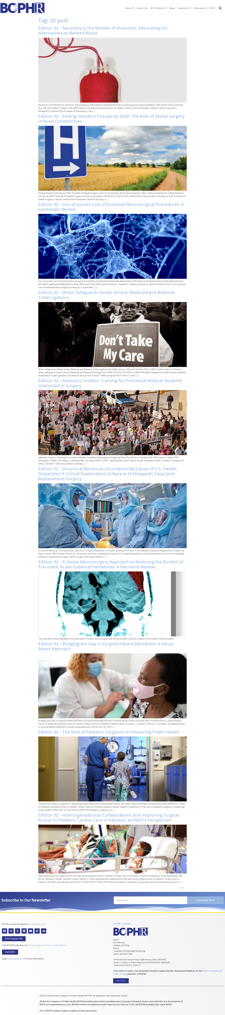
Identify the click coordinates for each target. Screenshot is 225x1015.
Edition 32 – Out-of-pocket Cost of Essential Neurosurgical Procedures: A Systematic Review (111, 207)
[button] (220, 8)
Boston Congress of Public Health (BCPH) (47, 945)
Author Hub (142, 8)
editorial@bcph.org (15, 958)
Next (183, 887)
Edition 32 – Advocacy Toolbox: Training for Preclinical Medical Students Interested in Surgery (110, 383)
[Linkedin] (24, 931)
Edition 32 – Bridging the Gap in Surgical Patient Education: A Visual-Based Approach (106, 646)
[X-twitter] (17, 931)
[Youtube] (30, 931)
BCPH (213, 8)
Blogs (172, 8)
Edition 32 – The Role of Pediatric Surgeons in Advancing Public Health (108, 732)
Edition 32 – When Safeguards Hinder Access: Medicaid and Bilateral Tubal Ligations (106, 295)
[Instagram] (11, 931)
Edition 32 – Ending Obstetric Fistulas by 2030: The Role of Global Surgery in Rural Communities (111, 118)
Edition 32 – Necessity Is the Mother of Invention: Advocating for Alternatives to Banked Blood (103, 30)
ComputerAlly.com (37, 924)
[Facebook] (4, 931)
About (128, 8)
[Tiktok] (37, 931)
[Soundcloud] (43, 931)
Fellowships (198, 8)
